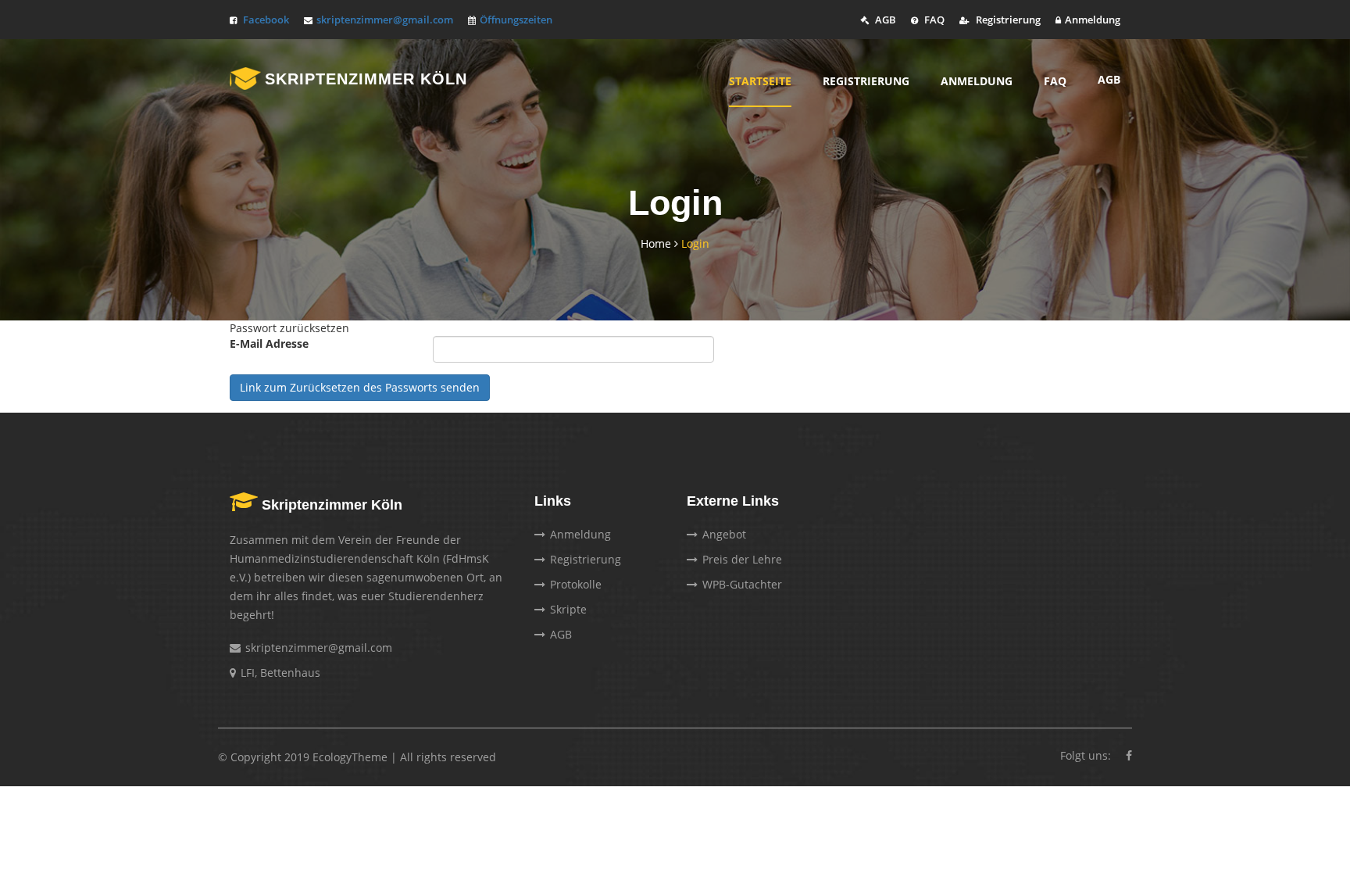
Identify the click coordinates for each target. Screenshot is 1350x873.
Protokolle (576, 584)
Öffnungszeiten (516, 20)
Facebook (266, 20)
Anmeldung (1092, 20)
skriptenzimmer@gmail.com (384, 20)
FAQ (933, 20)
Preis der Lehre (742, 559)
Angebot (724, 534)
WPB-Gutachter (742, 584)
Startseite (760, 80)
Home (657, 243)
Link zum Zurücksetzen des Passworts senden (360, 387)
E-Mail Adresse (269, 343)
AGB (884, 20)
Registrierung (1007, 20)
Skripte (568, 609)
